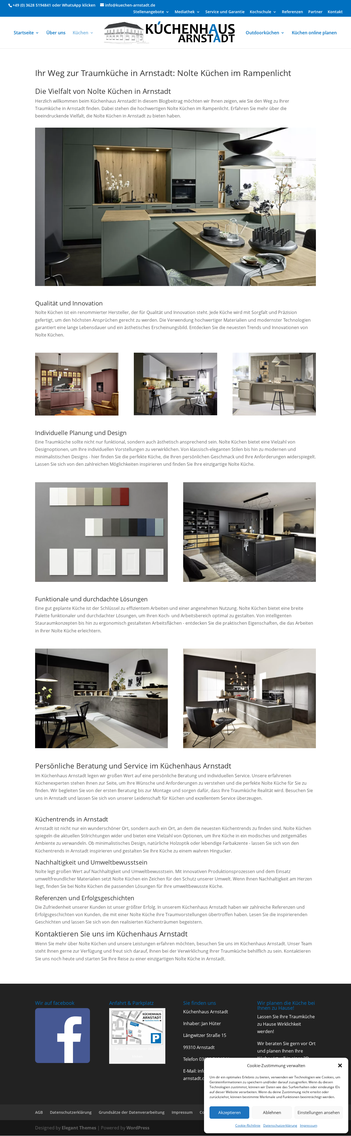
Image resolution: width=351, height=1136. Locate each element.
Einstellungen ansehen (319, 1112)
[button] (340, 1065)
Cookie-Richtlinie (248, 1125)
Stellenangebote (148, 12)
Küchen (80, 33)
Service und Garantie (225, 12)
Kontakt (335, 12)
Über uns (56, 33)
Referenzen (292, 12)
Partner (315, 12)
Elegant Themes (79, 1128)
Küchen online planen (314, 33)
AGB (39, 1112)
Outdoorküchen (262, 33)
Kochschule (260, 12)
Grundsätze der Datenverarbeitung (132, 1112)
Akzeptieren (229, 1112)
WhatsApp (71, 5)
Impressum (308, 1125)
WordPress (137, 1128)
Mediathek (185, 12)
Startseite (24, 33)
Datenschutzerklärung (280, 1125)
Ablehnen (272, 1112)
